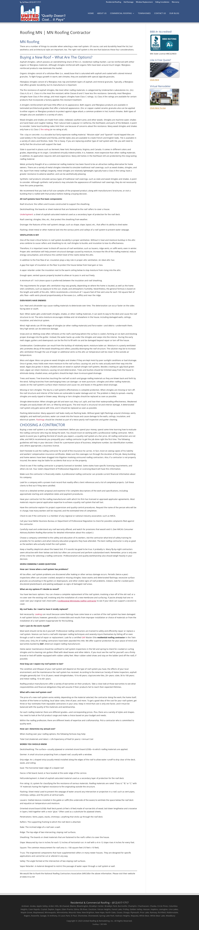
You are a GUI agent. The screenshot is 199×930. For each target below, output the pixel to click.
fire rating (45, 129)
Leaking (38, 614)
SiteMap (95, 924)
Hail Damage (128, 2)
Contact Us (160, 13)
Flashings (40, 419)
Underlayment (26, 214)
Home (91, 13)
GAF (83, 637)
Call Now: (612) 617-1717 (31, 2)
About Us (102, 13)
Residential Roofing (113, 2)
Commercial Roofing (121, 13)
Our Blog (174, 13)
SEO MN (103, 924)
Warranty (175, 2)
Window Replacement (144, 2)
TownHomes (144, 13)
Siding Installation (162, 2)
